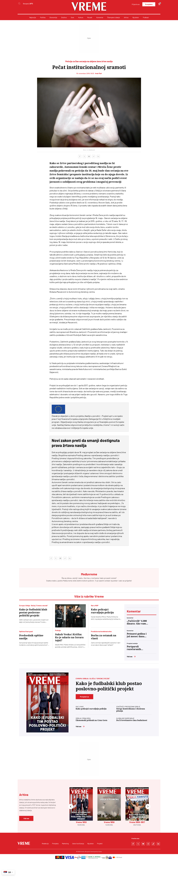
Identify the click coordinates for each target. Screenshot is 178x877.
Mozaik (89, 17)
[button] (70, 806)
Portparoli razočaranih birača (134, 648)
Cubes (100, 851)
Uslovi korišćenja (78, 843)
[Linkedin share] (98, 156)
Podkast (146, 17)
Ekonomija (53, 17)
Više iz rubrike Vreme (89, 596)
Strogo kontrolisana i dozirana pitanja (130, 710)
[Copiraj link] (93, 156)
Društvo (64, 17)
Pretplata (148, 4)
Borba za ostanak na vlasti (103, 637)
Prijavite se (136, 4)
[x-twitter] (138, 843)
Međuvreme (67, 581)
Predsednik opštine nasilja (31, 637)
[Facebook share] (79, 156)
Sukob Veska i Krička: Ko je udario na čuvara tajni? (69, 637)
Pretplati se (84, 697)
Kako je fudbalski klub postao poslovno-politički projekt (33, 612)
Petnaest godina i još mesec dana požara (137, 635)
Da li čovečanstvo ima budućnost (131, 720)
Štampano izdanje (113, 17)
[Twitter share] (84, 156)
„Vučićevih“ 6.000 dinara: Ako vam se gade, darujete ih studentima (137, 622)
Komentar (99, 17)
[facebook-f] (133, 843)
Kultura (80, 17)
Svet (72, 17)
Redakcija (45, 843)
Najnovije (32, 17)
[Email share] (89, 156)
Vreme (82, 851)
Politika (42, 17)
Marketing (65, 843)
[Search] (19, 3)
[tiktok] (153, 843)
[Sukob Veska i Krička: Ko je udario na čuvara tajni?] (70, 615)
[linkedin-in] (158, 843)
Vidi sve (129, 656)
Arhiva (126, 17)
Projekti (100, 843)
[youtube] (143, 843)
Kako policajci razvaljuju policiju (102, 611)
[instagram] (148, 843)
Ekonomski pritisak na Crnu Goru (91, 720)
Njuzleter (135, 17)
